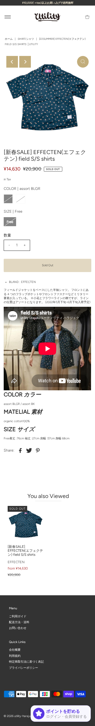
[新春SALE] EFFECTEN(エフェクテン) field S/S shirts (25, 551)
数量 (7, 235)
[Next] (25, 62)
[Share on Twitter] (29, 450)
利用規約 (15, 655)
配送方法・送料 (19, 622)
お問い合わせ (17, 628)
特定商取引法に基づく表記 (26, 661)
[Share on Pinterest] (38, 450)
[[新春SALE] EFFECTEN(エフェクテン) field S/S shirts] (26, 524)
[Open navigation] (8, 17)
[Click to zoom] (83, 62)
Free (10, 222)
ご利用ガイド (17, 616)
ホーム (9, 39)
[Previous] (12, 62)
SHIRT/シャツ (26, 39)
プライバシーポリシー (23, 667)
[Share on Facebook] (20, 450)
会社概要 (15, 649)
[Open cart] (87, 17)
